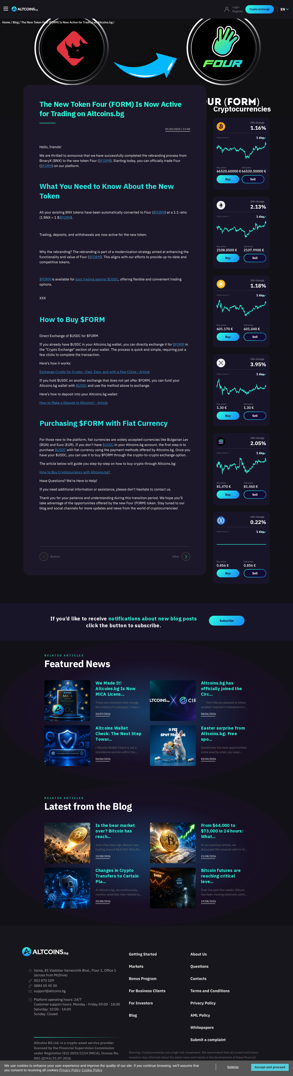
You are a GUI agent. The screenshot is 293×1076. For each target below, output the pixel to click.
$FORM (104, 161)
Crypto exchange (260, 9)
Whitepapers (202, 1027)
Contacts (198, 978)
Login (236, 7)
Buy (228, 179)
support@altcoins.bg (50, 991)
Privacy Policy (203, 1003)
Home (6, 22)
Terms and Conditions (210, 990)
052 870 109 (44, 980)
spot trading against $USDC (96, 279)
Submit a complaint (208, 1039)
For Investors (141, 1003)
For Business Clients (147, 990)
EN (283, 9)
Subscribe (227, 621)
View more (222, 137)
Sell (253, 179)
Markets (136, 966)
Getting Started (143, 954)
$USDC (81, 386)
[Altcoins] (25, 9)
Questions (199, 966)
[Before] (43, 556)
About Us (198, 954)
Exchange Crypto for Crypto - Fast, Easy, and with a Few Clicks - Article (94, 372)
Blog (16, 22)
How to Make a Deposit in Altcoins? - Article (73, 403)
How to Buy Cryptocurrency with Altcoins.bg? (75, 472)
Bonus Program (143, 978)
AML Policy (200, 1015)
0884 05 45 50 (45, 986)
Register (238, 11)
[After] (186, 556)
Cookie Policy (92, 1070)
